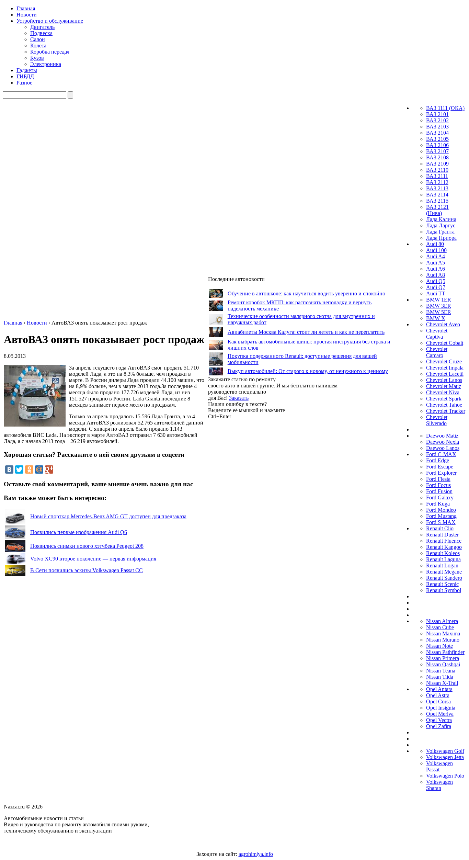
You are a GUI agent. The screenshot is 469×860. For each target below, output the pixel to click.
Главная (25, 8)
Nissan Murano (442, 640)
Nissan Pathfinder (445, 652)
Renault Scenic (442, 584)
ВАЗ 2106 (437, 145)
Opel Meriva (440, 714)
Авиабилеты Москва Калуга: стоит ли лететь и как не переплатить (306, 332)
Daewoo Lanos (442, 448)
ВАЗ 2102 (437, 120)
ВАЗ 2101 (437, 114)
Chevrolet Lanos (444, 380)
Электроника (45, 64)
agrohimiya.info (256, 854)
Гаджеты (26, 70)
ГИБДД (25, 76)
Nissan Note (439, 646)
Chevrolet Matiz (443, 386)
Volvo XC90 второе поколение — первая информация (93, 559)
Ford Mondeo (441, 510)
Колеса (38, 45)
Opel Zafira (438, 726)
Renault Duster (442, 535)
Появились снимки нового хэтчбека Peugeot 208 (87, 546)
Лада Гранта (440, 232)
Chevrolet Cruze (444, 361)
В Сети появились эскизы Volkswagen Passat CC (86, 570)
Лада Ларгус (440, 225)
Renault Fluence (443, 541)
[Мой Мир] (39, 469)
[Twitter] (19, 469)
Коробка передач (49, 52)
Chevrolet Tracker (445, 411)
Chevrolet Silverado (436, 420)
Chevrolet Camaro (436, 352)
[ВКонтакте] (9, 469)
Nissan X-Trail (442, 683)
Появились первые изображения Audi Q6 (78, 532)
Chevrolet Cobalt (444, 343)
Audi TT (435, 293)
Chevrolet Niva (442, 392)
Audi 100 (436, 250)
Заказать (239, 398)
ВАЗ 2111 (437, 176)
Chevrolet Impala (445, 368)
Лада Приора (441, 238)
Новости (26, 15)
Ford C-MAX (441, 454)
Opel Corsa (438, 701)
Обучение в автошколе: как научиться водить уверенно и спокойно (306, 293)
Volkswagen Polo (445, 776)
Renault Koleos (443, 553)
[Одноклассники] (29, 469)
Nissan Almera (442, 621)
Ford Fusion (439, 491)
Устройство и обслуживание (49, 21)
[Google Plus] (49, 469)
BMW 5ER (438, 312)
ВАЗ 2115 (437, 201)
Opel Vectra (439, 720)
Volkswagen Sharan (439, 785)
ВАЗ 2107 (437, 151)
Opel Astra (437, 695)
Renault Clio (440, 528)
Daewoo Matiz (442, 436)
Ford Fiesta (438, 479)
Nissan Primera (442, 658)
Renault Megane (444, 572)
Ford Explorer (441, 473)
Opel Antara (439, 689)
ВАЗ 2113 (437, 188)
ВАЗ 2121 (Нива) (437, 210)
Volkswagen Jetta (445, 757)
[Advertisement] (259, 523)
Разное (24, 83)
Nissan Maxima (443, 633)
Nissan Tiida (439, 677)
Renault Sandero (444, 578)
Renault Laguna (443, 559)
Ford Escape (439, 466)
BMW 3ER (438, 306)
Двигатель (42, 27)
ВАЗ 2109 (437, 164)
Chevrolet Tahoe (444, 405)
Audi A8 (435, 275)
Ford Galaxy (440, 497)
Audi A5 (435, 262)
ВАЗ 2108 (437, 157)
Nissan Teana (440, 671)
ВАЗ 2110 (437, 170)
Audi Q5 (435, 281)
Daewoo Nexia (442, 442)
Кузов (37, 58)
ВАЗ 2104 (437, 133)
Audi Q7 (435, 287)
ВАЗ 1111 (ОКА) (445, 108)
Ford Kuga (438, 504)
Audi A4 (435, 256)
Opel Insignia (440, 708)
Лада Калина (441, 219)
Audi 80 (435, 244)
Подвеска (41, 33)
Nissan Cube (440, 627)
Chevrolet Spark (443, 398)
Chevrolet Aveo (443, 324)
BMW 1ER (438, 300)
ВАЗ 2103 (437, 126)
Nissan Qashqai (443, 664)
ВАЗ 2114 (437, 194)
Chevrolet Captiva (436, 334)
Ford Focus (438, 485)
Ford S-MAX (441, 522)
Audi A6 (435, 269)
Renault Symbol (443, 590)
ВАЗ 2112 (437, 182)
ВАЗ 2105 (437, 139)
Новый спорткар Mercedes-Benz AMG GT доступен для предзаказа (108, 516)
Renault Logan (442, 565)
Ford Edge (437, 460)
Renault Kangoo (444, 547)
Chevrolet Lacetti (445, 374)
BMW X (435, 318)
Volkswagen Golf (445, 751)
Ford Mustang (441, 516)
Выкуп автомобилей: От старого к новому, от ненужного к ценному (308, 371)
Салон (37, 39)
